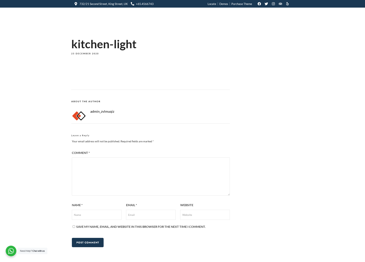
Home (154, 17)
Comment (81, 152)
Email (131, 205)
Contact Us (280, 17)
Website (186, 205)
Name (77, 205)
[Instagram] (273, 3)
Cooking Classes (203, 17)
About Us (259, 17)
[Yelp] (287, 3)
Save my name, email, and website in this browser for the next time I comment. (141, 226)
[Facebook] (259, 3)
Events (226, 17)
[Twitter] (266, 3)
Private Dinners (176, 17)
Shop (242, 17)
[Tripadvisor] (280, 3)
